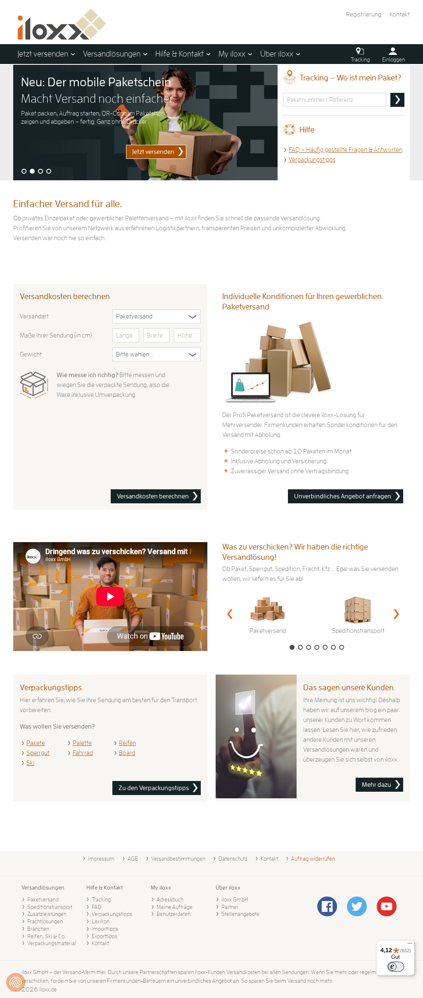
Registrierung (363, 14)
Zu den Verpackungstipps (154, 788)
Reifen (127, 743)
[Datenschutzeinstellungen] (15, 982)
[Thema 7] (341, 647)
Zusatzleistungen (47, 914)
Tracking (101, 899)
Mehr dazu (376, 784)
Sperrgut (38, 753)
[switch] (395, 967)
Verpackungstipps (312, 159)
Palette (82, 743)
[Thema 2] (32, 171)
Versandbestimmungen (178, 858)
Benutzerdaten (173, 914)
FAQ (96, 907)
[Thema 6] (333, 647)
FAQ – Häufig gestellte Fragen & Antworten (345, 149)
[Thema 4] (48, 171)
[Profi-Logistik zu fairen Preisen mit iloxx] (145, 122)
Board (127, 753)
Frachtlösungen (45, 921)
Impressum (101, 858)
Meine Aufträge (174, 907)
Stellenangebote (240, 914)
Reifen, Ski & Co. (46, 936)
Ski (30, 763)
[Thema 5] (325, 647)
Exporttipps (104, 936)
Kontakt (400, 14)
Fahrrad (83, 753)
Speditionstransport (49, 907)
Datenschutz (233, 858)
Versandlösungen (42, 887)
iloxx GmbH (234, 899)
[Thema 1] (23, 171)
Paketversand (43, 899)
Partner (229, 907)
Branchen (38, 929)
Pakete (35, 743)
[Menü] (410, 945)
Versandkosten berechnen (153, 496)
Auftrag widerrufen (313, 858)
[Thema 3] (40, 171)
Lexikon (100, 921)
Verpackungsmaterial (51, 943)
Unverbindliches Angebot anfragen (342, 496)
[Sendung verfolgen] (397, 100)
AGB (133, 858)
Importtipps (105, 929)
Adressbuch (170, 899)
